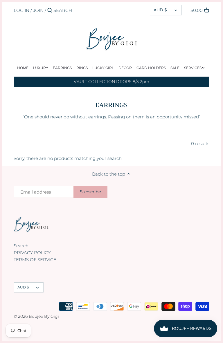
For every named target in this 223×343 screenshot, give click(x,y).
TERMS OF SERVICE (35, 259)
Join (38, 10)
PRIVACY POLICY (32, 252)
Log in (21, 10)
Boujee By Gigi (44, 316)
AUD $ (160, 10)
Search (21, 245)
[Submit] (49, 10)
